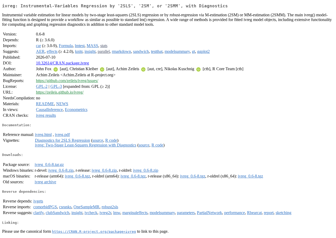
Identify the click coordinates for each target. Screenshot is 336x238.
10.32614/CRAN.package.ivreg (62, 63)
